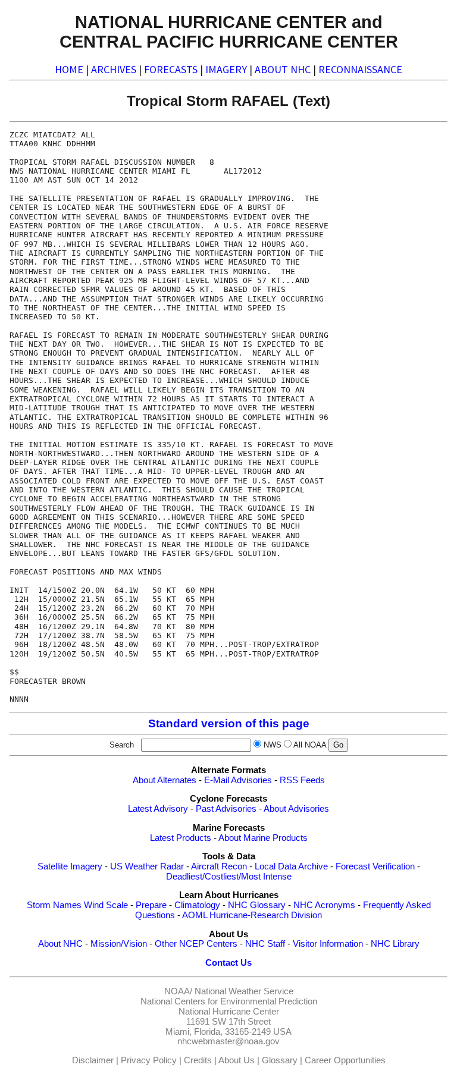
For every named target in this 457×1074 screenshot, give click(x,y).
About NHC (60, 944)
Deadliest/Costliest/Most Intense (229, 876)
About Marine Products (263, 838)
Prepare (151, 905)
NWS (272, 744)
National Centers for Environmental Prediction (228, 1001)
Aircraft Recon (219, 866)
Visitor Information (328, 944)
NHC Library (395, 944)
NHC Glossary (257, 905)
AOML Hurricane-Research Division (252, 915)
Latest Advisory (158, 809)
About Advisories (296, 809)
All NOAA (309, 744)
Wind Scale (106, 905)
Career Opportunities (345, 1060)
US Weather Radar (147, 866)
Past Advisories (226, 809)
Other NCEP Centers (196, 944)
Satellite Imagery (69, 866)
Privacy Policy (149, 1060)
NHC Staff (265, 944)
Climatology (197, 905)
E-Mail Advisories (238, 780)
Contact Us (228, 963)
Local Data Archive (291, 866)
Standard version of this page (228, 723)
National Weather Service (244, 991)
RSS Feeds (302, 780)
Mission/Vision (118, 944)
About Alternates (164, 780)
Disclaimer (93, 1060)
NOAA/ (178, 991)
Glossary (280, 1060)
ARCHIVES (113, 69)
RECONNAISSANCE (360, 69)
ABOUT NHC (283, 69)
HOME (69, 69)
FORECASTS (171, 69)
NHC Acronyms (324, 905)
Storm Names (54, 905)
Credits (198, 1060)
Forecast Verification (375, 866)
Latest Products (180, 838)
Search (124, 744)
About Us (236, 1060)
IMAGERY (226, 69)
